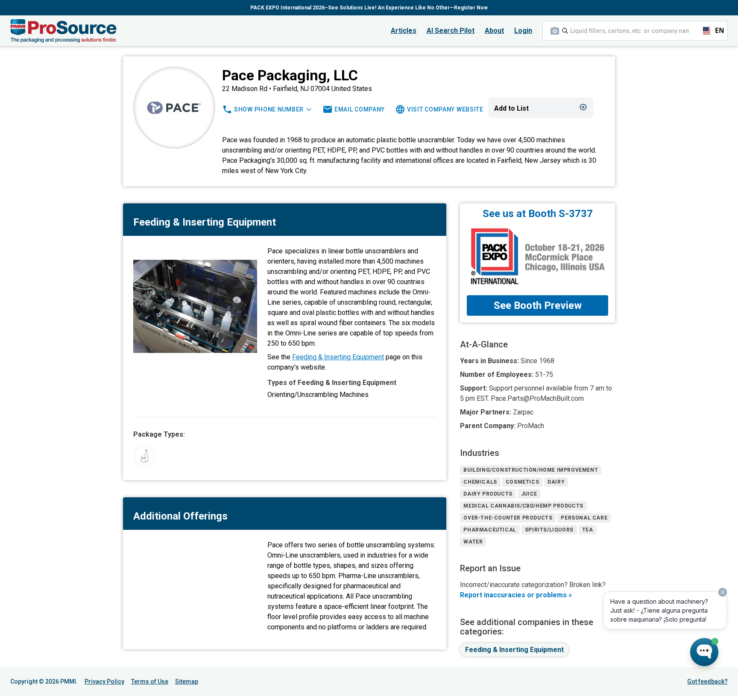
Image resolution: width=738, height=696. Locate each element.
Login (523, 30)
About (494, 30)
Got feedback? (707, 681)
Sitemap (186, 681)
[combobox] (635, 31)
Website (445, 109)
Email (359, 109)
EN (716, 30)
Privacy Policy (104, 681)
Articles (403, 30)
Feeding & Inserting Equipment (338, 357)
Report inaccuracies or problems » (516, 595)
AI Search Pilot (450, 30)
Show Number (269, 109)
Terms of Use (149, 681)
